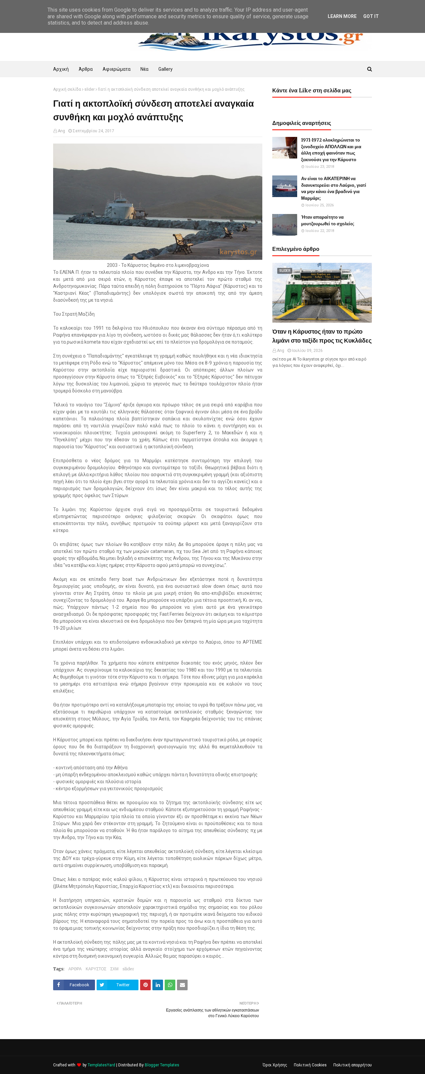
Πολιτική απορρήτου (352, 1065)
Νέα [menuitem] (144, 69)
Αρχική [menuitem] (61, 69)
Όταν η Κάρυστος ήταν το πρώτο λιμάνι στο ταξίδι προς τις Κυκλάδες (322, 336)
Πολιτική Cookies (310, 1065)
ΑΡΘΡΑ (75, 968)
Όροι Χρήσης (275, 1065)
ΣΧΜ (114, 968)
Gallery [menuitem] (165, 69)
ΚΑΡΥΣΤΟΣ (96, 968)
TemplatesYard (101, 1065)
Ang (61, 131)
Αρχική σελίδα (67, 89)
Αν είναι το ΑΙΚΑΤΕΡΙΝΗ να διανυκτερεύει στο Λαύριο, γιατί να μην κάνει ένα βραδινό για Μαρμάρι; (333, 188)
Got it (371, 16)
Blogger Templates (162, 1065)
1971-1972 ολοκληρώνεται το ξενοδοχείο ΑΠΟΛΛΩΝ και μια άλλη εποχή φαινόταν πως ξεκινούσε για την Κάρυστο (331, 149)
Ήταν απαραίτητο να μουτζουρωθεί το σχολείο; (327, 220)
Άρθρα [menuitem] (86, 69)
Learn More (342, 16)
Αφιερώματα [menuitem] (116, 69)
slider (89, 89)
